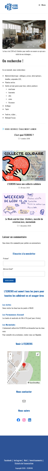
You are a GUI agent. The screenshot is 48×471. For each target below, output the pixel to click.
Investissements (35, 460)
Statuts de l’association (24, 463)
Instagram (18, 460)
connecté (17, 243)
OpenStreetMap (35, 382)
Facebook (7, 460)
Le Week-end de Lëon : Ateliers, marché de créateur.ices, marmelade (24, 221)
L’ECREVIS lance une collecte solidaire (24, 184)
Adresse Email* (8, 269)
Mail (25, 460)
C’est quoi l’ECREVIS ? (24, 134)
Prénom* (6, 258)
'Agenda (38, 334)
